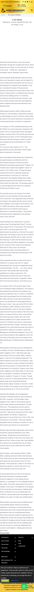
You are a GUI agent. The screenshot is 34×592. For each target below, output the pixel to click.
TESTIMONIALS (16, 1)
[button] (31, 2)
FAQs (19, 543)
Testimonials (21, 546)
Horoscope (4, 548)
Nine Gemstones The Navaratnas (7, 561)
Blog (19, 541)
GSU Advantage (5, 551)
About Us (20, 537)
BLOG (10, 1)
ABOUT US (3, 1)
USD (31, 2)
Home (3, 15)
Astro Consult (5, 541)
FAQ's (7, 1)
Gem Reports (5, 537)
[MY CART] (27, 1)
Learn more (14, 580)
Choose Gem (4, 544)
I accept (5, 580)
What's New (4, 556)
